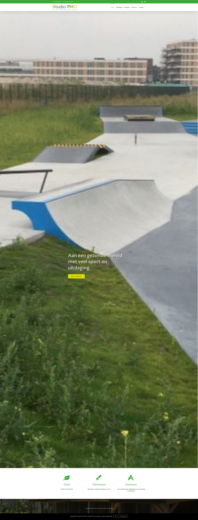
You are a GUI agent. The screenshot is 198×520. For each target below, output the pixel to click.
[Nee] (196, 516)
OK (115, 516)
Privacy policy (123, 516)
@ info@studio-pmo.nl (68, 1)
